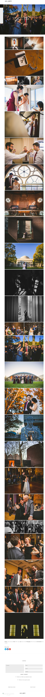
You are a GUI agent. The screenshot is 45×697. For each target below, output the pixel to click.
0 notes (24, 660)
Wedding (26, 19)
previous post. (12, 687)
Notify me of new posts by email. (24, 679)
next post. (33, 687)
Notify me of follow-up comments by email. (24, 676)
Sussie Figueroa (10, 641)
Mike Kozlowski (33, 641)
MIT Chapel (18, 641)
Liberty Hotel (23, 641)
